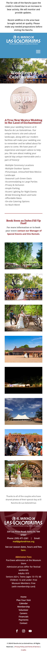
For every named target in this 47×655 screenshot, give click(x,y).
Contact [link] (23, 623)
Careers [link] (23, 613)
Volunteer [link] (23, 610)
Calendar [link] (23, 603)
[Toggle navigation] (38, 51)
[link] (23, 43)
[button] (17, 631)
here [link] (23, 550)
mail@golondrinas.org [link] (23, 541)
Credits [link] (23, 650)
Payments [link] (23, 619)
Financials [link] (23, 616)
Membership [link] (23, 606)
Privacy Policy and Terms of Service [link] (27, 647)
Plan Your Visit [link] (23, 600)
